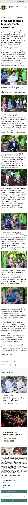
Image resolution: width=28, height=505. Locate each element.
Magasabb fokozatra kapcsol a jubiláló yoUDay (12, 433)
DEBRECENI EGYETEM (13, 6)
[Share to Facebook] (7, 365)
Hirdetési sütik (7, 488)
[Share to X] (10, 365)
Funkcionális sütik (8, 483)
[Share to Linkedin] (13, 365)
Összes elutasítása (7, 496)
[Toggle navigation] (21, 7)
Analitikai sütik (7, 485)
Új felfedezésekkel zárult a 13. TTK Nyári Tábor (12, 399)
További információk (6, 477)
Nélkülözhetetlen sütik (9, 480)
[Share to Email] (16, 365)
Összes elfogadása (7, 500)
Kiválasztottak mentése (9, 491)
